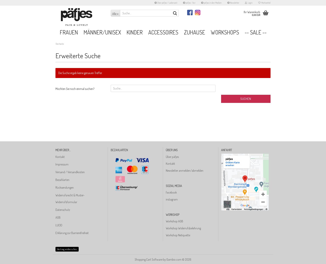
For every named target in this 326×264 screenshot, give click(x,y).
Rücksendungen (64, 187)
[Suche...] (175, 13)
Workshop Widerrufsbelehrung (183, 228)
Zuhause (194, 32)
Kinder (135, 32)
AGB (58, 217)
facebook (171, 192)
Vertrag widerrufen (67, 249)
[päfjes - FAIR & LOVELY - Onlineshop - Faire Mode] (80, 17)
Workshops (225, 32)
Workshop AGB (174, 221)
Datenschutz (62, 210)
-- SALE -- (256, 32)
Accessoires (163, 32)
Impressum (61, 164)
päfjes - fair (190, 2)
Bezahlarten (62, 180)
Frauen (69, 32)
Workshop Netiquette (178, 235)
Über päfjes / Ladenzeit (167, 2)
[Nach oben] (315, 258)
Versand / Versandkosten (70, 172)
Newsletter (234, 2)
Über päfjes (172, 157)
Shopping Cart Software (148, 259)
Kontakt (60, 157)
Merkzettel (266, 2)
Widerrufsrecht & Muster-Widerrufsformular (70, 198)
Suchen (245, 99)
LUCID (58, 225)
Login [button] (250, 2)
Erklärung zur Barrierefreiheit (72, 233)
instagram (172, 199)
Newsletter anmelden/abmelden (184, 170)
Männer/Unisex (102, 32)
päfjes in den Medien (212, 2)
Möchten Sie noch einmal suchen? (74, 89)
